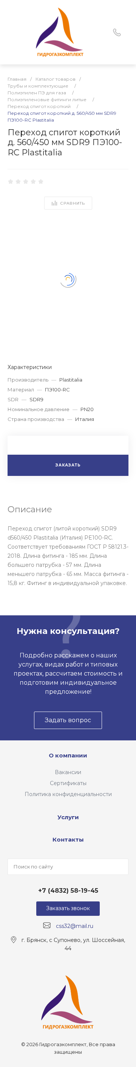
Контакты (68, 839)
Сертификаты (68, 783)
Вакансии (68, 772)
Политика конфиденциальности (68, 794)
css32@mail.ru (74, 925)
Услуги (68, 817)
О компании (68, 755)
